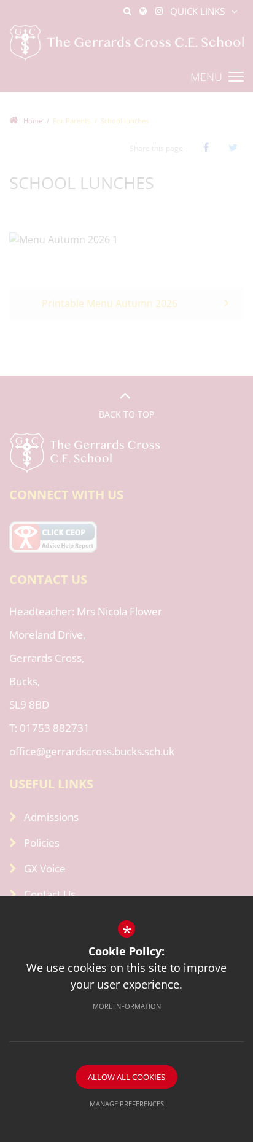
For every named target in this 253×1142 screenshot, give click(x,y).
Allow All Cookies (126, 1076)
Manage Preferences (127, 1103)
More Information (127, 1006)
